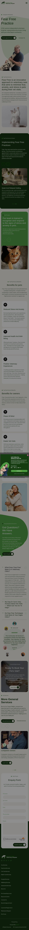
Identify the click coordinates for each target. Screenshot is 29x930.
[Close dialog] (27, 455)
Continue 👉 (19, 470)
